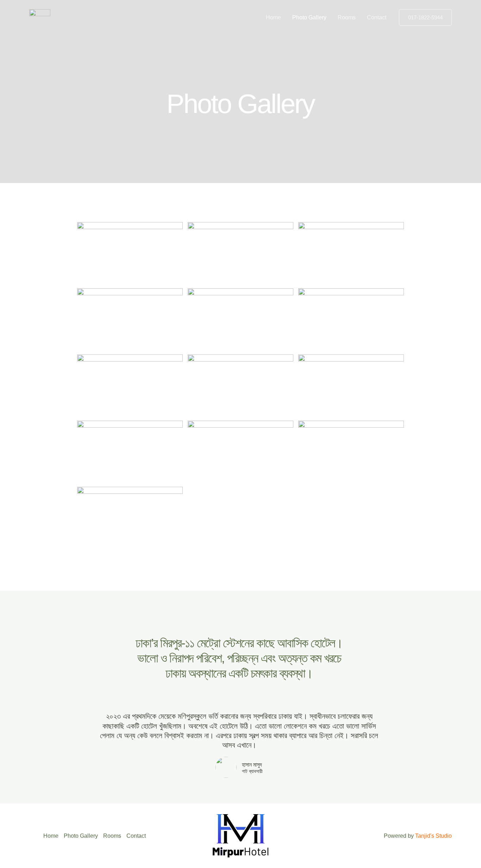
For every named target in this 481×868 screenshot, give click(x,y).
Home (273, 17)
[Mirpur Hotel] (39, 17)
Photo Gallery (309, 17)
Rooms (347, 17)
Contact (376, 17)
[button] (425, 17)
